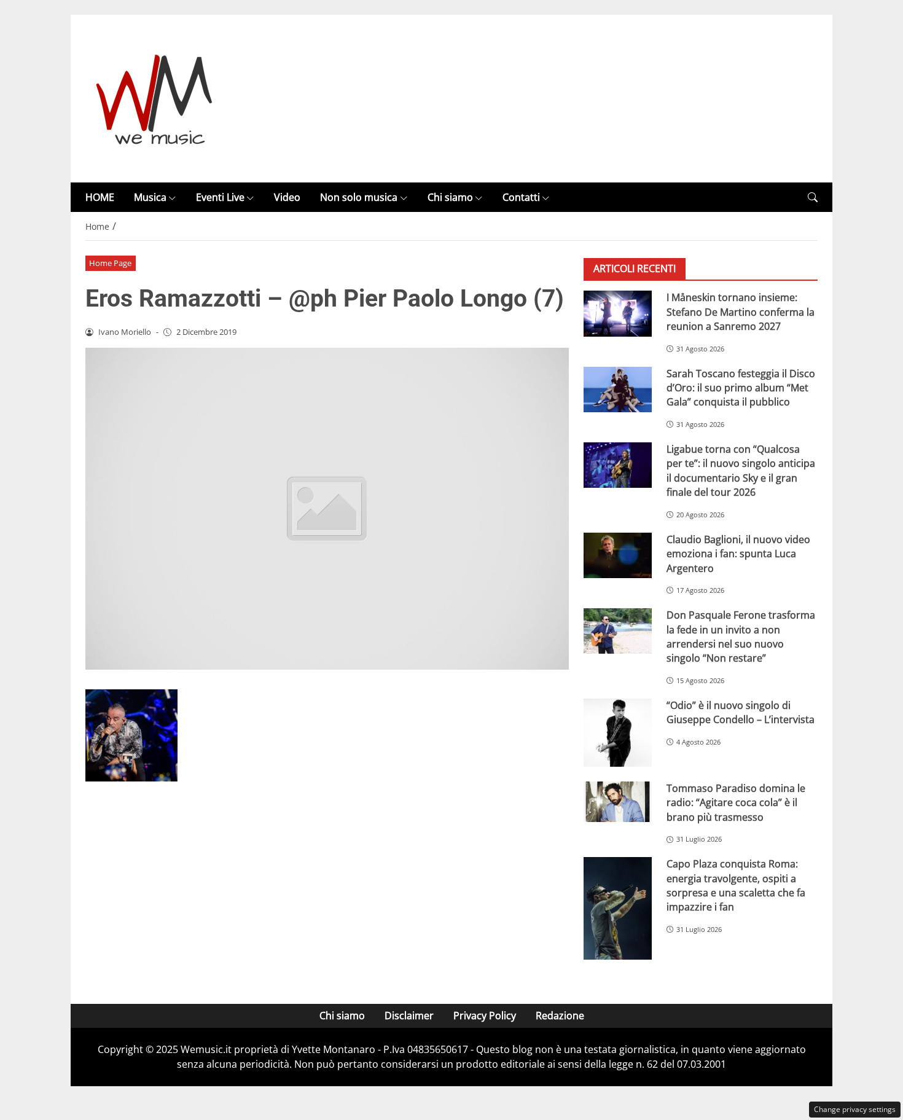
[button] (813, 197)
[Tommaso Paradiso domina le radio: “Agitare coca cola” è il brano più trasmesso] (618, 801)
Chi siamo (450, 197)
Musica (150, 197)
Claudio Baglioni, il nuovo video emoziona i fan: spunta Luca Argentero (738, 554)
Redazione (560, 1015)
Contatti (521, 197)
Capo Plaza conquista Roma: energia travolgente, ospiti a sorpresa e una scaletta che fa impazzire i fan (735, 885)
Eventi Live (220, 197)
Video (287, 197)
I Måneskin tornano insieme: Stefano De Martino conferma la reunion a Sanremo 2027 (740, 312)
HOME (99, 197)
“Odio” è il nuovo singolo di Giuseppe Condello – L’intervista (740, 712)
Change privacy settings (855, 1109)
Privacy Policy (484, 1015)
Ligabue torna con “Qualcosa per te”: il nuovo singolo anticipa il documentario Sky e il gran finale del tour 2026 (740, 470)
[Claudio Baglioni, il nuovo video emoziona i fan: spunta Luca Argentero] (618, 555)
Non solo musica (358, 197)
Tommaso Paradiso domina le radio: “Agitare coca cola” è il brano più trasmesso (735, 802)
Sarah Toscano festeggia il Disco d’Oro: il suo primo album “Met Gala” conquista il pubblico (740, 388)
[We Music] (154, 97)
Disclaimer (409, 1015)
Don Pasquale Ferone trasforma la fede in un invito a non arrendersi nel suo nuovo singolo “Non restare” (740, 636)
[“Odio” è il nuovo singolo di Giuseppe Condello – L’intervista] (618, 733)
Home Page (110, 262)
